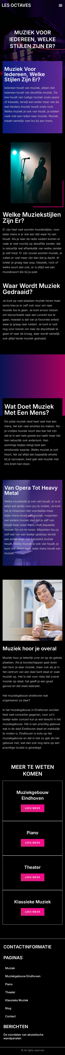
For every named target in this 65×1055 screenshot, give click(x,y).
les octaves (16, 5)
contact (10, 1016)
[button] (60, 5)
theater (10, 992)
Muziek (10, 968)
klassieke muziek (16, 1000)
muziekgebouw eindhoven (23, 976)
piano (9, 984)
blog (8, 1008)
